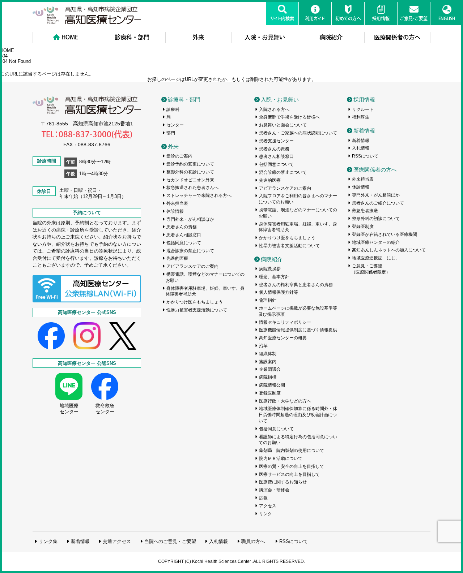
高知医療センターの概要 (283, 337)
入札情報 (360, 148)
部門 (170, 132)
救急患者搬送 (365, 210)
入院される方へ (274, 109)
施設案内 (267, 361)
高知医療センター (87, 15)
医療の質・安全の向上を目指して (291, 466)
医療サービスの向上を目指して (289, 474)
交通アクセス (117, 541)
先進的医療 (177, 258)
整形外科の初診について (190, 172)
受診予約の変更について (190, 164)
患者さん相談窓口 (183, 234)
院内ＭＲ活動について (280, 458)
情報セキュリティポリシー (285, 322)
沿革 (263, 345)
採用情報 (364, 99)
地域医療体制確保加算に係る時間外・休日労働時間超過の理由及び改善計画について (298, 414)
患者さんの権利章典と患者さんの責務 (296, 284)
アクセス (267, 505)
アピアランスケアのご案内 (192, 266)
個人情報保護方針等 (278, 292)
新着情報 (364, 131)
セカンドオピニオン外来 (190, 179)
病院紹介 (331, 37)
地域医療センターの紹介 (376, 242)
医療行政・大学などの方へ (285, 401)
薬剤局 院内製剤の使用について (291, 450)
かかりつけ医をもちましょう (194, 302)
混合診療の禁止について (190, 250)
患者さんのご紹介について (378, 203)
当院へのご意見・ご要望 (170, 541)
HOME (69, 37)
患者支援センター (276, 140)
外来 (198, 37)
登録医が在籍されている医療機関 (384, 234)
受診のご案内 (179, 156)
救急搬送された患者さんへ (192, 187)
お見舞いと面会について (283, 125)
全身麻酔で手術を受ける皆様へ (289, 117)
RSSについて (365, 156)
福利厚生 (360, 117)
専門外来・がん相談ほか (190, 219)
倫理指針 (267, 300)
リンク (265, 513)
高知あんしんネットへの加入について (389, 250)
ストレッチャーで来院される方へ (199, 195)
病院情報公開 (272, 385)
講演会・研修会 (274, 489)
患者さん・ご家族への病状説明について (298, 132)
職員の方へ (253, 541)
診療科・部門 (132, 37)
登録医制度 (270, 393)
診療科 (172, 109)
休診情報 (175, 211)
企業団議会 (270, 369)
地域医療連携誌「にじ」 (376, 257)
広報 (263, 497)
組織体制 (267, 353)
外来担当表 (177, 203)
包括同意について (183, 242)
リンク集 (48, 541)
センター (175, 125)
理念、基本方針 (274, 276)
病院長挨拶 (270, 268)
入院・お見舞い (265, 37)
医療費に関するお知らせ (283, 481)
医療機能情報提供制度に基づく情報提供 (298, 329)
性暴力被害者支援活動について (196, 310)
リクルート (363, 109)
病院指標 (267, 377)
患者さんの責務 (181, 226)
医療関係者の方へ (397, 37)
